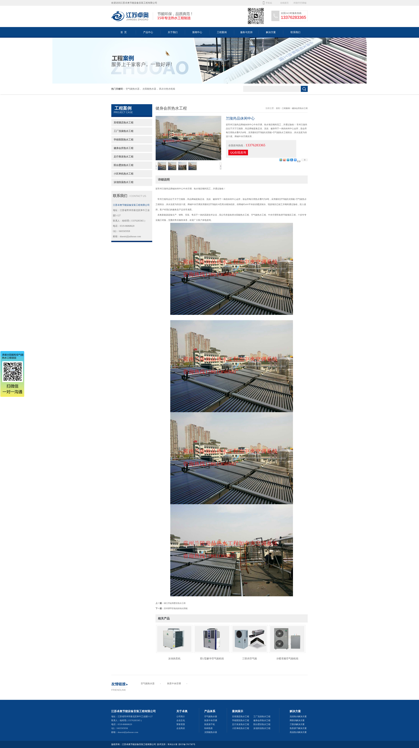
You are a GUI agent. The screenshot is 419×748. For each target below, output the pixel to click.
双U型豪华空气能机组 (212, 658)
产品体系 (209, 711)
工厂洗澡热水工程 (123, 131)
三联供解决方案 (297, 724)
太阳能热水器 (149, 89)
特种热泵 (208, 728)
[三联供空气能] (249, 640)
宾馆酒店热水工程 (123, 122)
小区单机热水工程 (123, 173)
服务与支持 (246, 32)
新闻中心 (197, 32)
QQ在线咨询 (238, 152)
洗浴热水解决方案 (298, 716)
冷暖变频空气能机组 (287, 658)
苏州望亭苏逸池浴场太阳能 (176, 608)
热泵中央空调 (174, 683)
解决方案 (271, 32)
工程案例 (222, 32)
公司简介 (180, 716)
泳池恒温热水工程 (123, 182)
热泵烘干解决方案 (298, 728)
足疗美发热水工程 (123, 156)
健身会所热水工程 (123, 148)
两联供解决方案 (297, 720)
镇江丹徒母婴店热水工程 (175, 603)
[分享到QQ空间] (280, 160)
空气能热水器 (132, 89)
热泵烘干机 (209, 724)
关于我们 (173, 32)
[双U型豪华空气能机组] (212, 640)
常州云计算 (172, 744)
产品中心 (148, 32)
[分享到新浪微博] (284, 160)
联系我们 (295, 32)
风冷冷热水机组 (167, 89)
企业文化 (180, 720)
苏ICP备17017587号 (186, 744)
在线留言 (284, 3)
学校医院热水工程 (123, 139)
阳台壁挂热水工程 (123, 165)
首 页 (123, 32)
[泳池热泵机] (174, 640)
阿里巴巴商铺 (300, 3)
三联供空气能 (249, 658)
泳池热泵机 (174, 658)
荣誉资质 (180, 724)
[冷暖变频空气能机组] (287, 640)
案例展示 (237, 711)
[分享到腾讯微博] (288, 160)
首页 (278, 108)
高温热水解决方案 (298, 732)
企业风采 (180, 728)
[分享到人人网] (291, 160)
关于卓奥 (182, 711)
